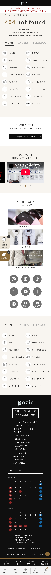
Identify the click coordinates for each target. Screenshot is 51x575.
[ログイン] (36, 570)
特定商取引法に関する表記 (16, 548)
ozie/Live (18, 459)
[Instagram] (14, 279)
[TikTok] (37, 279)
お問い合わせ (21, 449)
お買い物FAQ (21, 445)
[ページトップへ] (47, 554)
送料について (21, 439)
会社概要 (17, 432)
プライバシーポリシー (36, 548)
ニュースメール (20, 453)
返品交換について (23, 442)
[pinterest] (25, 279)
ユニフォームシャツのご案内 (25, 422)
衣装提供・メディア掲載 (23, 428)
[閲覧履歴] (25, 570)
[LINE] (14, 304)
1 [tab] (20, 185)
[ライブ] (37, 304)
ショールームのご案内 (22, 425)
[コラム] (25, 304)
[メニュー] (5, 570)
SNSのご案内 (19, 463)
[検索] (15, 570)
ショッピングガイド (21, 435)
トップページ (6, 15)
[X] (14, 291)
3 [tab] (30, 185)
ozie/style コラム (22, 456)
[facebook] (37, 291)
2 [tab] (25, 186)
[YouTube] (25, 291)
